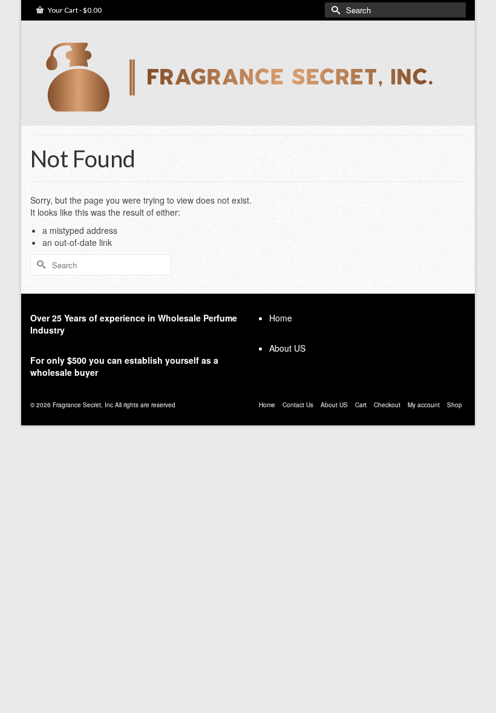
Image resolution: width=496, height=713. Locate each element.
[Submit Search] (334, 10)
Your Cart (74, 10)
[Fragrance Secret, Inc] (248, 77)
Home (280, 318)
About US (287, 348)
